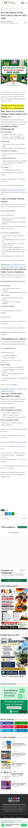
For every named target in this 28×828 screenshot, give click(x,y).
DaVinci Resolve (9, 170)
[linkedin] (12, 798)
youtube (22, 727)
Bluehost (19, 137)
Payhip (12, 292)
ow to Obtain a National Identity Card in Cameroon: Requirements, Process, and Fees (14, 192)
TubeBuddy (8, 239)
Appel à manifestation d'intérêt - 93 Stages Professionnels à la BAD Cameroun (18, 774)
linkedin (22, 730)
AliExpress (14, 355)
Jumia (12, 357)
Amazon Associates (7, 219)
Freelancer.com (6, 164)
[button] (22, 3)
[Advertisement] (14, 39)
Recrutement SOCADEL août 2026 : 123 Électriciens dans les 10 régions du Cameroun (19, 744)
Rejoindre (24, 825)
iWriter (21, 134)
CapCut (10, 247)
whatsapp (22, 723)
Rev (23, 153)
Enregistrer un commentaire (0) (14, 580)
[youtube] (14, 798)
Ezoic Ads (4, 223)
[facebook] (9, 798)
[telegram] (19, 798)
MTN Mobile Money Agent (15, 442)
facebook (8, 723)
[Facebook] (6, 513)
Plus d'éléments (22, 527)
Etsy (9, 317)
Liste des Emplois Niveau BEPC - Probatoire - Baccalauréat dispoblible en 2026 (19, 764)
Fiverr (16, 148)
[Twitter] (9, 513)
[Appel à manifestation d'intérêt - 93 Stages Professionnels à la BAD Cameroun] (6, 775)
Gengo (4, 155)
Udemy (17, 301)
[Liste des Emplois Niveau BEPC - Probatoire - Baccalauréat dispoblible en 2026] (6, 765)
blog (6, 8)
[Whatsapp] (12, 513)
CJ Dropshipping (9, 369)
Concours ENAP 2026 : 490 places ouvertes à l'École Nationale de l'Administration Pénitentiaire (19, 754)
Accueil (2, 8)
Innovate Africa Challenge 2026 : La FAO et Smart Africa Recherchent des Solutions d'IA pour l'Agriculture (19, 784)
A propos (11, 817)
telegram (8, 730)
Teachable (5, 303)
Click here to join (5, 476)
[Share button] (16, 513)
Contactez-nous (20, 817)
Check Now (10, 822)
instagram (8, 727)
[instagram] (16, 798)
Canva (3, 146)
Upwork (22, 148)
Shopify (21, 367)
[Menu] (2, 2)
